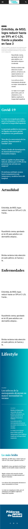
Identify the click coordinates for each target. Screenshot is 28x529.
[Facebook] (10, 523)
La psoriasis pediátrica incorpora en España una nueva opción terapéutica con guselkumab (13, 131)
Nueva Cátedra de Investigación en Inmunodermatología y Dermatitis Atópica (13, 152)
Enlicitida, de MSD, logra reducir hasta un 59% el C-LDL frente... (13, 210)
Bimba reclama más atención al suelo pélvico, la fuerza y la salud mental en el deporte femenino (18, 72)
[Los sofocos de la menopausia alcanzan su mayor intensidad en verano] (5, 82)
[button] (2, 2)
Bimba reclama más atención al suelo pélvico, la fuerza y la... (13, 258)
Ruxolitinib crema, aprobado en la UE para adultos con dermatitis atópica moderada (17, 59)
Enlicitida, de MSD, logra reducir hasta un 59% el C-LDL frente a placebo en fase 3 (13, 36)
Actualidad (4, 26)
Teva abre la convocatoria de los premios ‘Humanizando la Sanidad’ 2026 (13, 141)
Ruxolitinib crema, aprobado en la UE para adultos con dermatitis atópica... (12, 234)
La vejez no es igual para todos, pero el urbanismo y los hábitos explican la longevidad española (18, 95)
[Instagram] (13, 523)
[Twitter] (17, 523)
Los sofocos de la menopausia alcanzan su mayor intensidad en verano (13, 394)
